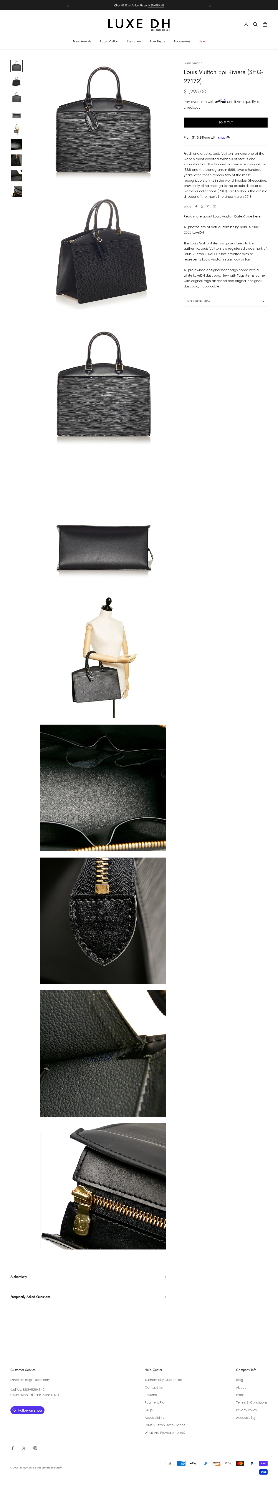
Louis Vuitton (109, 41)
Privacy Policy (246, 1410)
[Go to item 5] (16, 129)
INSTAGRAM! (156, 5)
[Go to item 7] (16, 160)
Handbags (157, 41)
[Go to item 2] (16, 82)
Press (240, 1394)
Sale (202, 41)
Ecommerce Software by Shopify (45, 1467)
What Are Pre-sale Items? (165, 1432)
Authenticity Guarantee (163, 1379)
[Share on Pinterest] (208, 206)
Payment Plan (155, 1402)
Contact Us (154, 1387)
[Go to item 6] (16, 144)
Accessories (182, 41)
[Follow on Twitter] (24, 1448)
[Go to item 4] (16, 113)
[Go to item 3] (16, 97)
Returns (151, 1394)
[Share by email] (214, 206)
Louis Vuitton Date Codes (165, 1425)
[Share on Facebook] (196, 206)
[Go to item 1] (16, 66)
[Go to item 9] (16, 191)
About (241, 1387)
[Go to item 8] (16, 176)
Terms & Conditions (252, 1402)
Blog (239, 1379)
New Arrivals (82, 41)
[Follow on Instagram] (35, 1448)
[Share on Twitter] (202, 206)
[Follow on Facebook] (12, 1448)
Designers (134, 41)
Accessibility (154, 1417)
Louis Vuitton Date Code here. (237, 216)
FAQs (149, 1410)
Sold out (225, 122)
